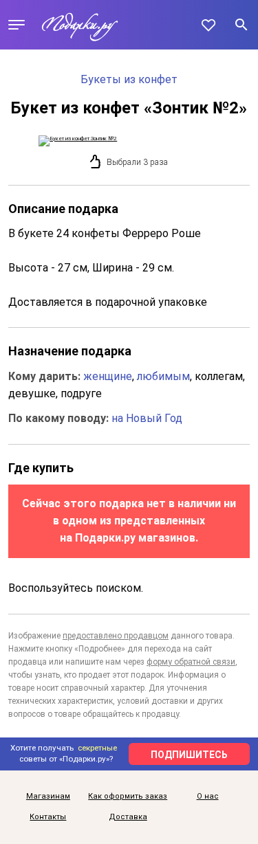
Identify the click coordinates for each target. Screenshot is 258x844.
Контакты (48, 817)
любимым (163, 376)
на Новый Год (146, 418)
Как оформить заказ (127, 796)
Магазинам (48, 796)
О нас (208, 796)
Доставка (128, 817)
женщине (107, 376)
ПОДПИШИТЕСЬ (189, 754)
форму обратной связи (191, 662)
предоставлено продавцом (116, 636)
